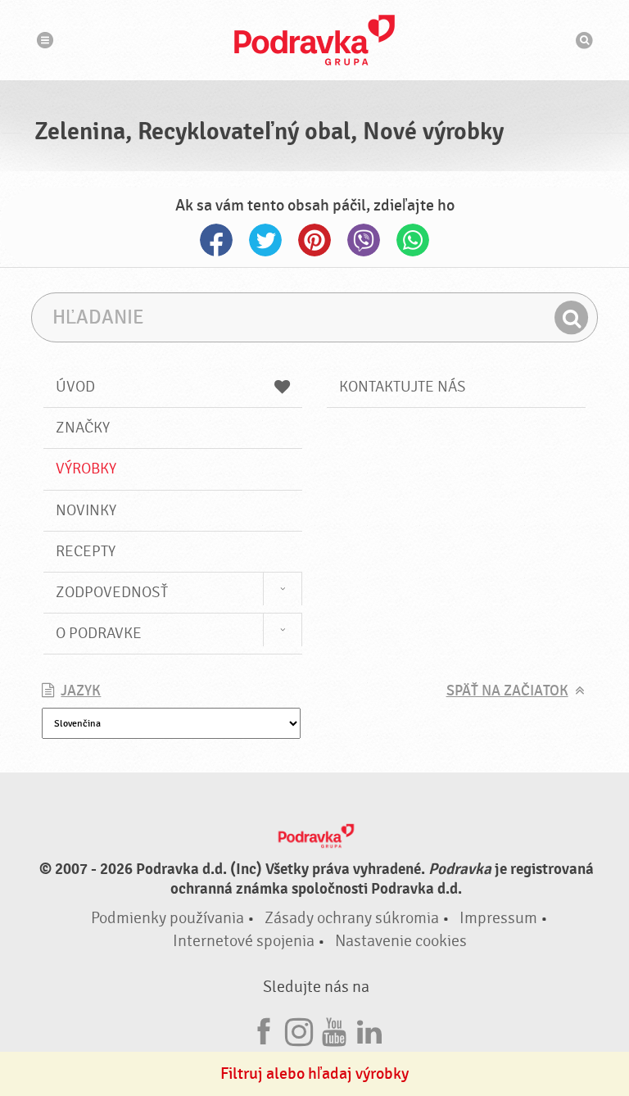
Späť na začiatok (507, 691)
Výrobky (86, 469)
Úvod (75, 387)
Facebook (216, 240)
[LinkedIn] (369, 1029)
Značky (83, 428)
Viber (363, 240)
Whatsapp (412, 240)
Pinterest (314, 240)
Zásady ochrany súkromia (352, 917)
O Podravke (99, 633)
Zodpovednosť (112, 592)
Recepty (85, 551)
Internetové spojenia (243, 940)
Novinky (86, 510)
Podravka (314, 40)
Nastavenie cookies (401, 940)
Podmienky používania (167, 917)
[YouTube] (334, 1029)
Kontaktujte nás (402, 387)
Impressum (498, 917)
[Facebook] (263, 1029)
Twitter (265, 240)
